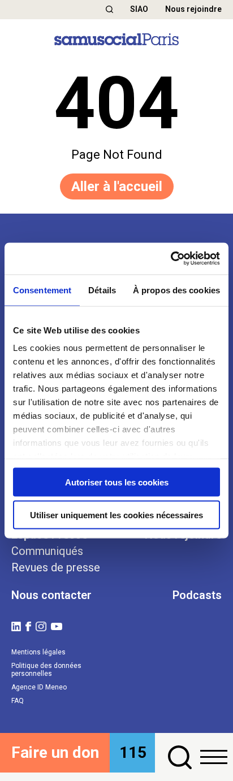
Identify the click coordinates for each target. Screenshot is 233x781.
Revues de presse (55, 567)
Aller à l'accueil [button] (116, 186)
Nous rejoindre (193, 9)
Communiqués (47, 551)
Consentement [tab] (42, 289)
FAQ (17, 701)
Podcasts (197, 595)
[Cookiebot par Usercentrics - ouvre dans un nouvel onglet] (170, 258)
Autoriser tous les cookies (117, 482)
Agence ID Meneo (39, 687)
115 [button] (132, 752)
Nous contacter (51, 595)
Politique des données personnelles (46, 670)
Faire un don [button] (55, 752)
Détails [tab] (102, 289)
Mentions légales (38, 652)
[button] (109, 9)
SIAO (139, 9)
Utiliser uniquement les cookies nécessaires (116, 515)
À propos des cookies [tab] (176, 289)
